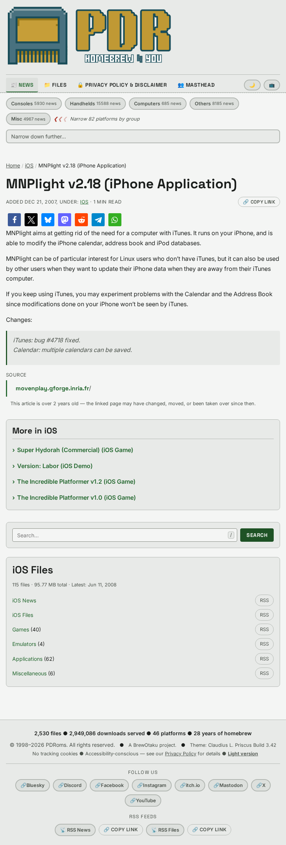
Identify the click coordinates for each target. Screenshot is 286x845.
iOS (29, 165)
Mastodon (228, 785)
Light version (243, 753)
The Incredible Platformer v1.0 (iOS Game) (76, 497)
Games (20, 629)
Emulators (24, 644)
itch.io (190, 785)
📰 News (22, 84)
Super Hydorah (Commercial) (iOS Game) (75, 450)
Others (214, 103)
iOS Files (22, 615)
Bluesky (32, 785)
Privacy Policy (180, 753)
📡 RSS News (75, 830)
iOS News (24, 600)
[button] (14, 219)
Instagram (151, 785)
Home (13, 165)
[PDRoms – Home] (89, 35)
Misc (28, 119)
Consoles (34, 103)
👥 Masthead (196, 84)
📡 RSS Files (165, 830)
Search (257, 535)
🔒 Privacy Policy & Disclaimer (122, 84)
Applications (27, 659)
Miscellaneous (29, 673)
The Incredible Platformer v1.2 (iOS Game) (76, 481)
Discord (70, 785)
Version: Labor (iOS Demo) (55, 466)
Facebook (109, 785)
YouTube (143, 800)
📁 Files (55, 84)
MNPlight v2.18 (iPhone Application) (121, 184)
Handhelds (95, 103)
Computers (157, 103)
